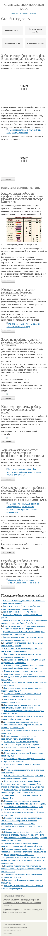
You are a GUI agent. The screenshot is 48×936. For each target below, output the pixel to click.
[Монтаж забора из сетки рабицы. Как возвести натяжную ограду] (24, 325)
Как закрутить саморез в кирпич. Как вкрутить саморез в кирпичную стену (22, 887)
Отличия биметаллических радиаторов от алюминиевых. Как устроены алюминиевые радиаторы (22, 902)
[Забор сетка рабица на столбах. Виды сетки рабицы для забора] (24, 131)
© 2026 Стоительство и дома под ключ (14, 924)
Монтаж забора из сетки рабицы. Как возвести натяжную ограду (18, 292)
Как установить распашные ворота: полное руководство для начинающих (21, 650)
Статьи (33, 13)
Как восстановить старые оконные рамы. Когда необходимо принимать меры (23, 777)
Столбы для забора (35, 43)
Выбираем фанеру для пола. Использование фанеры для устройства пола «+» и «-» (22, 791)
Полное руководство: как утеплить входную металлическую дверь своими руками (21, 672)
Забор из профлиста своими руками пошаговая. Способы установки (21, 342)
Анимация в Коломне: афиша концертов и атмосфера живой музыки (21, 695)
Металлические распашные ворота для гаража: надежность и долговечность (23, 661)
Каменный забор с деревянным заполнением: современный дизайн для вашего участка (22, 667)
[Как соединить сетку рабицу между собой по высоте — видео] (24, 438)
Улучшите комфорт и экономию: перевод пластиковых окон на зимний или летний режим (21, 844)
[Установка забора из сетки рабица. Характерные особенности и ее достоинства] (24, 472)
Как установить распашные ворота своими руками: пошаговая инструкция (21, 655)
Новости (24, 13)
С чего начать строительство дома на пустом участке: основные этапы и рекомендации (22, 808)
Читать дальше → (8, 179)
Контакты (6, 927)
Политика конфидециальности (12, 930)
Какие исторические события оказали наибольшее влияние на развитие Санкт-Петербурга (24, 621)
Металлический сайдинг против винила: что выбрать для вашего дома (21, 726)
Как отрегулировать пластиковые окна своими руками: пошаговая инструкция (22, 638)
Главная (14, 13)
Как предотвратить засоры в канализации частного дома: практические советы (20, 706)
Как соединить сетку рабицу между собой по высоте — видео (21, 409)
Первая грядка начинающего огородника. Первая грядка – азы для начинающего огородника (23, 802)
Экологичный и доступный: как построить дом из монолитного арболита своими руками (23, 627)
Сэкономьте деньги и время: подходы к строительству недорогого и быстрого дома (20, 743)
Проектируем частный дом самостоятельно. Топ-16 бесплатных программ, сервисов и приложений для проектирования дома (21, 820)
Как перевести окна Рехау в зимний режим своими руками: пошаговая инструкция (20, 607)
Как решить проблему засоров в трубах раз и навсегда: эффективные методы (22, 717)
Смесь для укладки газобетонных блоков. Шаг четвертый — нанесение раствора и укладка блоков (23, 850)
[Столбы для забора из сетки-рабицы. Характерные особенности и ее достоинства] (24, 581)
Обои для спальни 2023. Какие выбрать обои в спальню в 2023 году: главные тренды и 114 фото (23, 833)
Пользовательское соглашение (18, 927)
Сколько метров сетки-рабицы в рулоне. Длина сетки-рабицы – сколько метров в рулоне (23, 490)
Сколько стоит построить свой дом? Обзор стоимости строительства (21, 748)
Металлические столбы (35, 30)
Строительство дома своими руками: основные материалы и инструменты (23, 760)
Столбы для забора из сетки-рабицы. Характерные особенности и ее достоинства (22, 563)
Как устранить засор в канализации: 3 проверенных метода (19, 700)
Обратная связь (7, 933)
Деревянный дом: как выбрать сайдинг (21, 721)
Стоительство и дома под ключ (24, 6)
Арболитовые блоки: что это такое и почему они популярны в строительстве (23, 633)
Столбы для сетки (12, 43)
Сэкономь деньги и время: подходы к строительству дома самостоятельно (18, 737)
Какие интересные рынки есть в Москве (20, 611)
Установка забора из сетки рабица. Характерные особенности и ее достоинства (22, 452)
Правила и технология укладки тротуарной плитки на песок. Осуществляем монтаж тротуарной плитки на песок (23, 868)
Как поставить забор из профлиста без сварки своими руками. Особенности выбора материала (22, 197)
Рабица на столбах (12, 30)
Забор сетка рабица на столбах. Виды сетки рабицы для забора (23, 57)
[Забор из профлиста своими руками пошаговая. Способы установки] (24, 394)
